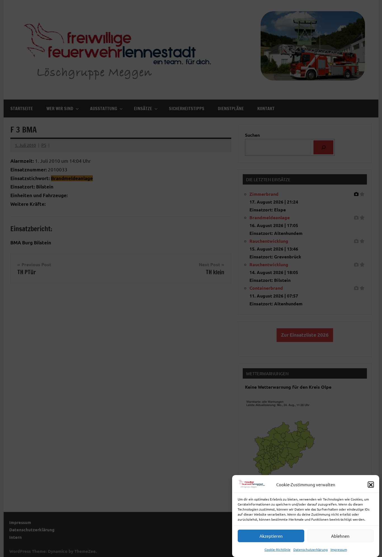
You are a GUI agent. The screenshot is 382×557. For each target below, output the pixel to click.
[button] (371, 485)
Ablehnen (340, 536)
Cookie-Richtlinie (278, 549)
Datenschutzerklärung (310, 549)
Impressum (339, 549)
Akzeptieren (271, 536)
